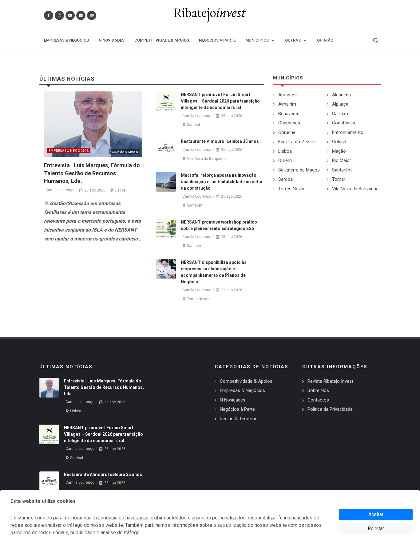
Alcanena (341, 95)
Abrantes (287, 95)
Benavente (288, 113)
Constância (343, 123)
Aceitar (375, 514)
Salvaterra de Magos (299, 170)
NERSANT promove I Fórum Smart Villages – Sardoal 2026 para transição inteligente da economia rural (220, 101)
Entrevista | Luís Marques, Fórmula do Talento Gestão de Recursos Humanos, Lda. (92, 173)
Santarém (342, 170)
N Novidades (232, 400)
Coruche (286, 132)
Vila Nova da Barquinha (355, 189)
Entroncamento (347, 132)
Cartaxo (340, 113)
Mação (339, 151)
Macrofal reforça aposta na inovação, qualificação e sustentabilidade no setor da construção (222, 182)
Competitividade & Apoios (246, 381)
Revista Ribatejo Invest (330, 381)
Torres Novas (292, 189)
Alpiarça (340, 104)
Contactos (318, 400)
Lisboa (285, 151)
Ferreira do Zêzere (297, 141)
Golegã (339, 141)
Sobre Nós (318, 390)
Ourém (285, 160)
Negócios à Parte (237, 409)
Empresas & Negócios (69, 150)
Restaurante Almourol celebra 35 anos (220, 141)
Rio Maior (341, 160)
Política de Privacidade (330, 409)
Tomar (338, 179)
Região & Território (239, 419)
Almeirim (287, 104)
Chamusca (289, 123)
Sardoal (286, 179)
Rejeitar (376, 528)
